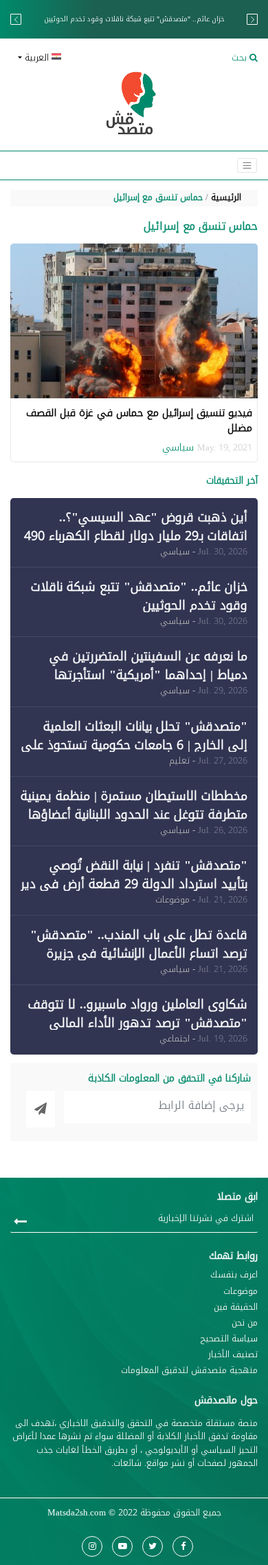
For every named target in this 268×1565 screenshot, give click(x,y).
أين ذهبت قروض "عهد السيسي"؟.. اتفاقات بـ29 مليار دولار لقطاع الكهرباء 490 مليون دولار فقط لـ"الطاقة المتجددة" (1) (135, 536)
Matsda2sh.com (76, 1512)
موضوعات (240, 1291)
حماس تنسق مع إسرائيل (158, 197)
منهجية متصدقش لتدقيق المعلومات (189, 1370)
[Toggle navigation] (247, 165)
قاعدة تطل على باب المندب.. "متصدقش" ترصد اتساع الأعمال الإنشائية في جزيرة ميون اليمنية (138, 953)
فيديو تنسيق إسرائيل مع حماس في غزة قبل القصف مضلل (139, 420)
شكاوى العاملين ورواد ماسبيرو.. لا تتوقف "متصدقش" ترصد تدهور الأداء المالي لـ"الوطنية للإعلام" (137, 1023)
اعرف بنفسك (234, 1275)
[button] (70, 58)
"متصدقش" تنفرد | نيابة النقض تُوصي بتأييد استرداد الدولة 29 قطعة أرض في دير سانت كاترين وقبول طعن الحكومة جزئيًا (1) (134, 884)
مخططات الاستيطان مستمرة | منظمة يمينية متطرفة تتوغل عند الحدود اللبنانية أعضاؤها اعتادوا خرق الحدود (134, 814)
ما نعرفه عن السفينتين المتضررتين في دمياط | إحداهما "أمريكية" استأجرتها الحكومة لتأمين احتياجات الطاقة (148, 675)
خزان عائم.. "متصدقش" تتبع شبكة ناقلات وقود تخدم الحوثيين (139, 596)
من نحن (245, 1323)
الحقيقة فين (236, 1307)
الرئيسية (226, 197)
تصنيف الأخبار (233, 1354)
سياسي (178, 447)
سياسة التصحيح (229, 1339)
